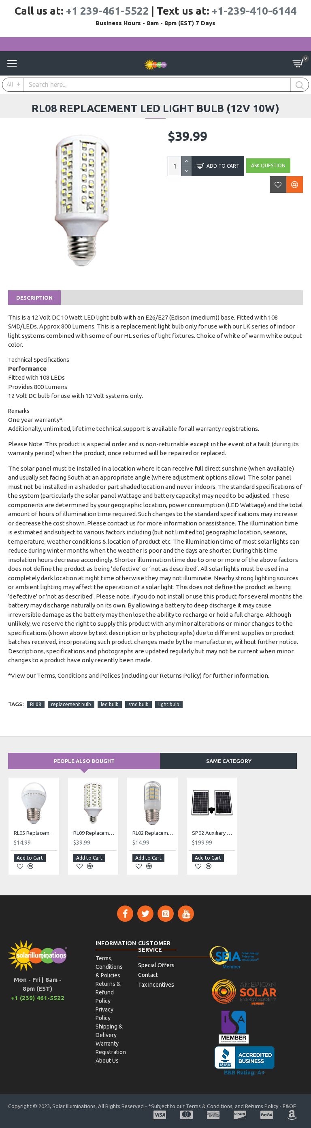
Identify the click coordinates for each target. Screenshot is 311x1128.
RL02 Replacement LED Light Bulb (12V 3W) (154, 833)
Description (34, 297)
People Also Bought (84, 761)
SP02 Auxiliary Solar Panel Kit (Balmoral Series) (213, 833)
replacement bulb (71, 704)
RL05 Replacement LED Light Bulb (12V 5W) (35, 833)
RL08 (35, 704)
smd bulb (138, 704)
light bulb (168, 704)
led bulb (110, 704)
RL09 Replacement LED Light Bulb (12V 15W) (95, 833)
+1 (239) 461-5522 (37, 997)
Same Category (228, 761)
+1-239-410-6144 (254, 11)
